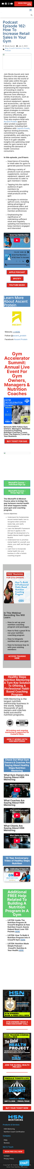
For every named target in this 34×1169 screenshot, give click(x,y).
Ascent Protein (10, 121)
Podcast (8, 50)
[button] (30, 10)
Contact (7, 1156)
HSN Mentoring (9, 1129)
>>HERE (16, 332)
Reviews (7, 1143)
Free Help (25, 48)
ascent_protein (19, 335)
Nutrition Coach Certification (14, 1132)
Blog (6, 48)
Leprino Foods (23, 128)
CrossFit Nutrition (15, 48)
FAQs (5, 1140)
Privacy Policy (9, 1159)
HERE (17, 931)
